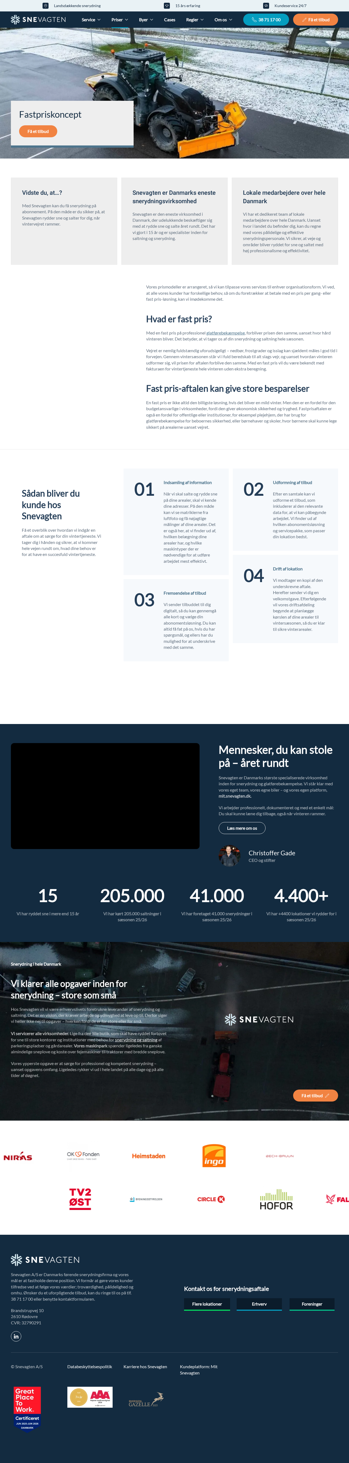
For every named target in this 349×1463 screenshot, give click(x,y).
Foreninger (312, 1304)
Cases (169, 19)
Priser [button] (117, 19)
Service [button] (88, 19)
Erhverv (259, 1304)
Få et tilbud (319, 19)
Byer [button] (143, 19)
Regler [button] (192, 19)
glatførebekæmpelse (225, 332)
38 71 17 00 (269, 19)
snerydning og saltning (136, 1039)
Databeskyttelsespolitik (89, 1366)
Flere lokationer (207, 1304)
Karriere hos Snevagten (145, 1366)
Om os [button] (221, 19)
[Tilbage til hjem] (38, 19)
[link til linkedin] (16, 1336)
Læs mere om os (242, 828)
